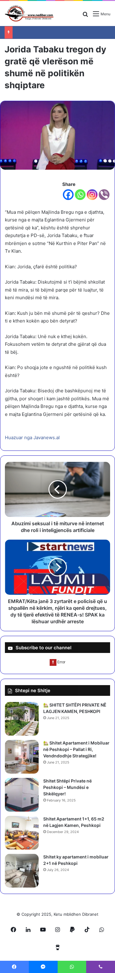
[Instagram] (92, 194)
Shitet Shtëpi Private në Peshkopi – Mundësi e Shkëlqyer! (67, 787)
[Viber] (104, 194)
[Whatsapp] (80, 194)
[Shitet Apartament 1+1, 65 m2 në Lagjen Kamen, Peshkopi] (22, 833)
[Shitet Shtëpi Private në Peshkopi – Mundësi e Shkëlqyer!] (22, 795)
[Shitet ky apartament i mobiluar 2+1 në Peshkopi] (22, 871)
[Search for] (85, 16)
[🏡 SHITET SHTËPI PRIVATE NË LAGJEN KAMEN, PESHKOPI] (22, 719)
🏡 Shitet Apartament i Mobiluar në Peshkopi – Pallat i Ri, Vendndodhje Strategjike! (76, 749)
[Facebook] (68, 194)
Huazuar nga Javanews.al (32, 437)
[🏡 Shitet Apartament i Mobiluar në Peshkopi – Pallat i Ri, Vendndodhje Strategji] (22, 757)
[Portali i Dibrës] (29, 13)
